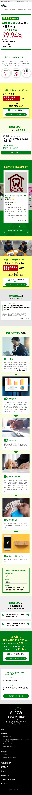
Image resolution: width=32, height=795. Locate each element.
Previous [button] (1, 197)
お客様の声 (4, 769)
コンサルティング (7, 746)
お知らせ (4, 773)
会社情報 (5, 757)
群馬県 (30, 10)
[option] (16, 197)
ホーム (3, 731)
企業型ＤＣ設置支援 (8, 748)
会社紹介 (4, 754)
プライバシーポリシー (8, 781)
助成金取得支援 (7, 739)
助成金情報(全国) (22, 10)
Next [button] (30, 197)
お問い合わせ (5, 777)
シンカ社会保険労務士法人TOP (8, 10)
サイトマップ (5, 786)
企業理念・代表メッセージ (9, 760)
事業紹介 (4, 736)
